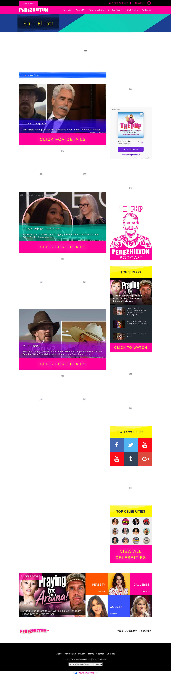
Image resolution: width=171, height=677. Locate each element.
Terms (91, 653)
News (120, 630)
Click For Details (63, 139)
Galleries (146, 630)
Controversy (115, 10)
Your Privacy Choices (88, 673)
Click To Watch (130, 347)
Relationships (96, 10)
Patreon (67, 10)
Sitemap (100, 653)
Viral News (132, 10)
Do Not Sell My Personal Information (85, 664)
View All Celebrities (130, 554)
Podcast (146, 10)
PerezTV (80, 10)
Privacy (82, 653)
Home (24, 75)
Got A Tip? (28, 3)
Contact (111, 653)
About (59, 653)
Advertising (70, 653)
